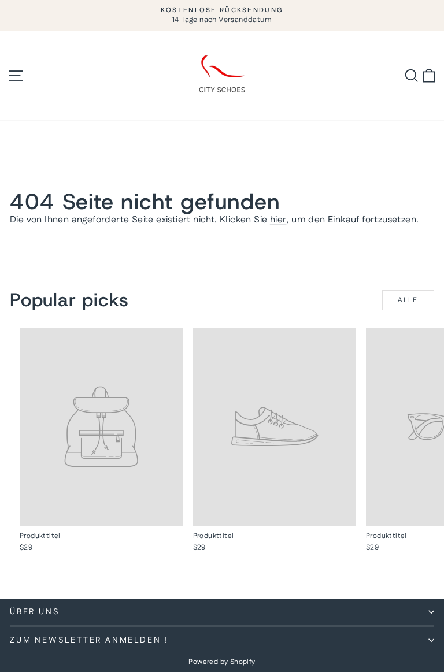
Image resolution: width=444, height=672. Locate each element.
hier (278, 220)
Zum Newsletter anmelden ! (89, 640)
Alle (408, 300)
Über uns (35, 612)
